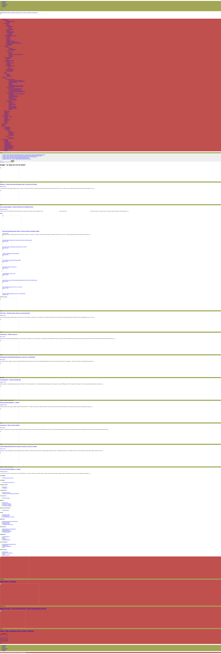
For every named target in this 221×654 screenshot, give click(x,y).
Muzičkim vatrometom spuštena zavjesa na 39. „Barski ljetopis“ (13, 293)
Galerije (6, 117)
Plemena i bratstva (12, 106)
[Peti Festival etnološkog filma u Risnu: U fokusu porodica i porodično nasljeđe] (11, 228)
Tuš (10, 67)
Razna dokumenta (12, 104)
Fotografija (9, 39)
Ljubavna (11, 133)
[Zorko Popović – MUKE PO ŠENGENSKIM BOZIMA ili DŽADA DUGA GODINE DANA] (4, 278)
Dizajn (8, 38)
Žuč (10, 66)
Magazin (3, 124)
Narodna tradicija (10, 32)
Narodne (10, 52)
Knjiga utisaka (5, 4)
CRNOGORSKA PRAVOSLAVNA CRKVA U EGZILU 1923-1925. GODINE (18, 446)
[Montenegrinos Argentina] (6, 503)
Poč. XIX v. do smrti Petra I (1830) (15, 88)
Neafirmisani (9, 34)
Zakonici (10, 103)
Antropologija (7, 111)
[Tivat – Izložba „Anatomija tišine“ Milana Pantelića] (4, 258)
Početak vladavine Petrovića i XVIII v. (16, 86)
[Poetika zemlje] (6, 522)
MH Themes (23, 652)
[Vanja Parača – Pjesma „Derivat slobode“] (9, 421)
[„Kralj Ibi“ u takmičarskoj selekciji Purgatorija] (4, 251)
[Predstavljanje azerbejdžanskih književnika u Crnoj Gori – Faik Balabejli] (9, 353)
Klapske (10, 55)
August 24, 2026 (5, 254)
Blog (3, 125)
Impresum (4, 5)
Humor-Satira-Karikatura (9, 60)
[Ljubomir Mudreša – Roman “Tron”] (4, 271)
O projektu (7, 140)
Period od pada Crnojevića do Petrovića (16, 85)
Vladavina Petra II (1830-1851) (15, 89)
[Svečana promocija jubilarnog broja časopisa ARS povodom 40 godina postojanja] (4, 238)
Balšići (10, 83)
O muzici (11, 48)
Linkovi (6, 150)
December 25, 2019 (3, 209)
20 (4, 639)
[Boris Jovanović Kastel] (7, 524)
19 (2, 639)
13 (4, 638)
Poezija (10, 28)
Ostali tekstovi (11, 138)
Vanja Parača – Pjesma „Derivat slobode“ (10, 425)
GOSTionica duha (10, 68)
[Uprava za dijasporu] (6, 505)
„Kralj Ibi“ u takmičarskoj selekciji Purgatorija (10, 253)
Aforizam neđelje (10, 70)
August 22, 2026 (5, 281)
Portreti (10, 109)
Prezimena (6, 120)
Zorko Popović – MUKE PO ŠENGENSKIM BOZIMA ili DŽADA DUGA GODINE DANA (19, 280)
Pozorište (8, 58)
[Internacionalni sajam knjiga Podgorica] (10, 521)
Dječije (10, 53)
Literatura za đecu (10, 26)
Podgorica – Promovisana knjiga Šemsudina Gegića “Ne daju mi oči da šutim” (18, 184)
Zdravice (10, 33)
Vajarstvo (8, 37)
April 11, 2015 (2, 448)
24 (0, 640)
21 (5, 639)
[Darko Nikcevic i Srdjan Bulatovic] (9, 528)
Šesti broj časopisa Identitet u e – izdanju (9, 402)
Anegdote (8, 63)
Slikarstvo (9, 36)
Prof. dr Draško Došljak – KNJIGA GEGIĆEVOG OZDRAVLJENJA (16, 207)
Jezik (5, 110)
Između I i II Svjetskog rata (14, 95)
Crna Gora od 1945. (13, 98)
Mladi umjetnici (10, 44)
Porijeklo (6, 122)
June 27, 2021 (2, 359)
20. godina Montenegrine (9, 146)
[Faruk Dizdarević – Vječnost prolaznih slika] (9, 376)
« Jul (1, 643)
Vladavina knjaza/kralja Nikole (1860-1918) (17, 91)
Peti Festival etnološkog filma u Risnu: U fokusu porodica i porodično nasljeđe (20, 231)
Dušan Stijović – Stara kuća (8, 581)
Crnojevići (11, 84)
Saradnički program (8, 142)
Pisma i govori (11, 102)
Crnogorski (4, 1)
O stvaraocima (11, 134)
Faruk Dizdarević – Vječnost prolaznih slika (10, 379)
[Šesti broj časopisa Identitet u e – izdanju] (9, 399)
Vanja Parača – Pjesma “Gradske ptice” (9, 266)
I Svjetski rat (11, 94)
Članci (8, 47)
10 (0, 638)
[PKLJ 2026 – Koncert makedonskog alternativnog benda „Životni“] (4, 244)
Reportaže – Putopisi (8, 116)
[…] (94, 188)
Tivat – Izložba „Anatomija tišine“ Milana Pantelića (11, 260)
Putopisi (10, 137)
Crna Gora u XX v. (10, 92)
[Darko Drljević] (5, 510)
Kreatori (8, 74)
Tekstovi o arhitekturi (11, 21)
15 (6, 638)
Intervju (8, 30)
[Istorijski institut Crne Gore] (6, 514)
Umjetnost (4, 19)
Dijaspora (4, 123)
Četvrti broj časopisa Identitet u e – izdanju (10, 469)
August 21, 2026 (5, 287)
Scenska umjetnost (8, 57)
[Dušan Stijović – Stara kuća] (14, 578)
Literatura (8, 25)
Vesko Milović (7, 129)
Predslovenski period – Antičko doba (16, 80)
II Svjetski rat (11, 97)
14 (5, 638)
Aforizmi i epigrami (10, 62)
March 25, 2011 (3, 315)
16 (7, 638)
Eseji (8, 24)
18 (1, 639)
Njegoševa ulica (7, 119)
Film (8, 59)
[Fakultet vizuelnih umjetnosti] (3, 553)
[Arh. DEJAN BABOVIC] (4, 487)
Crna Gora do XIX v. (11, 79)
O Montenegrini (5, 139)
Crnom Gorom (5, 115)
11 (1, 638)
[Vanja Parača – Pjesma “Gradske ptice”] (4, 264)
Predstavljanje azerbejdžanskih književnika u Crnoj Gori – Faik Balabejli (17, 357)
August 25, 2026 (5, 233)
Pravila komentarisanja (9, 147)
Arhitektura (7, 20)
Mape (10, 105)
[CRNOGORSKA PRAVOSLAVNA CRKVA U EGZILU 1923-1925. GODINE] (9, 443)
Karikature (9, 64)
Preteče (8, 61)
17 (0, 639)
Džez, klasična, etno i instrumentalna (16, 54)
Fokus (1, 213)
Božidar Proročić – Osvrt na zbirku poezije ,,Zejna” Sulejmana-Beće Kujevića (23, 608)
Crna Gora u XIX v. (10, 87)
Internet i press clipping (9, 145)
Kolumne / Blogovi (10, 31)
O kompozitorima (12, 49)
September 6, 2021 (3, 404)
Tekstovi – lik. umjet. (11, 40)
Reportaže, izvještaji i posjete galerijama (14, 42)
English (3, 2)
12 (2, 638)
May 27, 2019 (2, 336)
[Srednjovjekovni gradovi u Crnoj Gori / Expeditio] (8, 482)
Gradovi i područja (12, 107)
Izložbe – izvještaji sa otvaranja (12, 41)
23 (7, 639)
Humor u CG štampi (10, 65)
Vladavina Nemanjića (13, 82)
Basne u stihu (11, 132)
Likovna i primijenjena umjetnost (11, 35)
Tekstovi (8, 75)
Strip (5, 72)
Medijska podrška (8, 144)
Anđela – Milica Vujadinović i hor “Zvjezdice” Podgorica (17, 631)
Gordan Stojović (8, 127)
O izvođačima (11, 50)
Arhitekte (8, 22)
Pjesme (8, 51)
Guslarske (11, 56)
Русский (4, 3)
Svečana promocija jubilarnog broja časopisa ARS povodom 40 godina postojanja (17, 240)
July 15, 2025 (2, 427)
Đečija (10, 131)
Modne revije (9, 76)
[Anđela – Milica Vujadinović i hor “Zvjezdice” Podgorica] (13, 627)
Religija (6, 113)
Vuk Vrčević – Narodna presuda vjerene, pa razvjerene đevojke (15, 313)
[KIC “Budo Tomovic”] (3, 547)
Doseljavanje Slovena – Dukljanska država (17, 81)
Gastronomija (7, 114)
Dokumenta (9, 101)
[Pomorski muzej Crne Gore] (8, 516)
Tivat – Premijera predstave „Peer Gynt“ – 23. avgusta (12, 286)
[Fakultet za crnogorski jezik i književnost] (10, 493)
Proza (10, 27)
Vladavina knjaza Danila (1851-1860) (16, 90)
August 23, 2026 (5, 267)
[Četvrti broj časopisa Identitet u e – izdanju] (9, 465)
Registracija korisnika (8, 148)
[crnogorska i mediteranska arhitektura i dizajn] (4, 486)
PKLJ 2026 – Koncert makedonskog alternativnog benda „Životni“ (14, 246)
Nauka (3, 77)
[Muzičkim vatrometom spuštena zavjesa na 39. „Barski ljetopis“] (4, 291)
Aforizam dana (9, 69)
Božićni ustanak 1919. (13, 96)
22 (6, 639)
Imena (6, 121)
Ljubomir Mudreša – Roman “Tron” (8, 273)
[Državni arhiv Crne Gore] (5, 515)
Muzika (6, 46)
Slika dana (6, 118)
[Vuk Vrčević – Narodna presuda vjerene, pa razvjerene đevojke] (8, 309)
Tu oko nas (11, 135)
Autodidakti (9, 45)
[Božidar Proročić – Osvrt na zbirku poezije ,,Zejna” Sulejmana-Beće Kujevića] (19, 605)
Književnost (7, 23)
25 (1, 640)
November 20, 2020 (3, 471)
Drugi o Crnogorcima (13, 108)
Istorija (6, 78)
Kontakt (3, 6)
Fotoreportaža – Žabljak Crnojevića (8, 334)
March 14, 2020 (3, 186)
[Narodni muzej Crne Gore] (8, 477)
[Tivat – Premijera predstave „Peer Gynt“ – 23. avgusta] (4, 284)
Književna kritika (10, 29)
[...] (89, 234)
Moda (6, 73)
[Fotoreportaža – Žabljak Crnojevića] (9, 331)
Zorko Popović (7, 126)
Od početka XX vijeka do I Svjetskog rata (16, 93)
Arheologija (7, 112)
